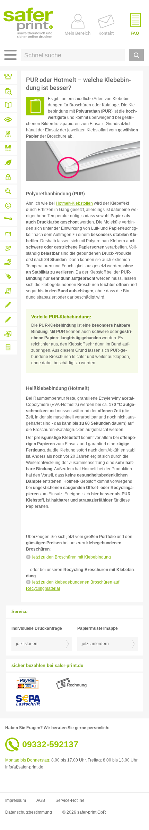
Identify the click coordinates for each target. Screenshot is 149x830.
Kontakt (106, 33)
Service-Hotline (70, 800)
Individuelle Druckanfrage (8, 305)
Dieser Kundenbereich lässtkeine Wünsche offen (8, 248)
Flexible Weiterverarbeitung (8, 219)
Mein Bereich (77, 33)
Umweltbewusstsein (8, 162)
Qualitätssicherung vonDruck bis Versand (8, 191)
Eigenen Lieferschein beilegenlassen (8, 291)
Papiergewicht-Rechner (8, 348)
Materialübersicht (8, 120)
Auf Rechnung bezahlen (8, 262)
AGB (40, 800)
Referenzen (8, 77)
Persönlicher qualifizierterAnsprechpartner (8, 205)
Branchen (8, 91)
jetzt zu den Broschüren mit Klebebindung (71, 557)
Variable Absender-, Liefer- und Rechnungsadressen (8, 234)
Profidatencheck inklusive (8, 134)
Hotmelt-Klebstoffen (74, 203)
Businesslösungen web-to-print (8, 148)
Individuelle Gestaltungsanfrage (8, 319)
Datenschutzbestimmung (28, 812)
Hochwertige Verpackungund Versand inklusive (8, 333)
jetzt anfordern (95, 643)
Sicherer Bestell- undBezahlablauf (8, 177)
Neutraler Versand (8, 276)
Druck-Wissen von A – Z (8, 105)
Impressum (15, 800)
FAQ (135, 33)
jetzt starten (26, 643)
